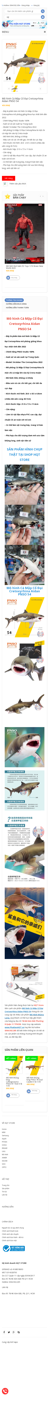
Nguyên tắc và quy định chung (13, 1228)
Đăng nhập (26, 5)
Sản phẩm (5, 1188)
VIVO (3, 1164)
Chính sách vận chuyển (10, 1234)
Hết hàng (14, 1095)
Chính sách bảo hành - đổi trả (12, 1237)
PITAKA (4, 1142)
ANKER (4, 1158)
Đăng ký (36, 5)
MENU (5, 31)
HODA (4, 1145)
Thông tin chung (14, 300)
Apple (4, 1139)
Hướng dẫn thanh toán (17, 307)
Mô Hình (5, 1154)
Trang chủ (5, 1185)
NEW (3, 1132)
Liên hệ (4, 1195)
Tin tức (4, 1192)
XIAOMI (4, 1161)
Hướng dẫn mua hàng (16, 304)
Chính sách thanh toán (10, 1231)
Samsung (5, 1135)
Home (4, 1129)
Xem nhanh (24, 224)
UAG (3, 1151)
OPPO (4, 1167)
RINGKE (4, 1148)
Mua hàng (14, 278)
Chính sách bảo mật (9, 1240)
